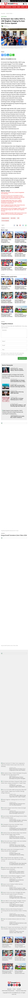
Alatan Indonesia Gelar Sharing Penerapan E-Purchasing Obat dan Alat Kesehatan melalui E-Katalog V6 (18, 915)
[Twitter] (11, 985)
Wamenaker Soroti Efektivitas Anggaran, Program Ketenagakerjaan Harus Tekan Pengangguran (16, 880)
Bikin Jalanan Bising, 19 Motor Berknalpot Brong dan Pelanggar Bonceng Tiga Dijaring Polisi (17, 778)
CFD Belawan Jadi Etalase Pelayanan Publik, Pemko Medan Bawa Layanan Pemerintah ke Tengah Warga (17, 786)
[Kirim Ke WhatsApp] (26, 225)
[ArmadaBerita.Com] (10, 4)
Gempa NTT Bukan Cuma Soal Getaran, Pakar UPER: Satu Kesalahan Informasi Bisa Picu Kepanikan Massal (16, 932)
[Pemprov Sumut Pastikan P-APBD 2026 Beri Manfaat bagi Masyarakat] (14, 885)
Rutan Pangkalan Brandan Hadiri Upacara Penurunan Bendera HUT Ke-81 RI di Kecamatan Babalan (14, 213)
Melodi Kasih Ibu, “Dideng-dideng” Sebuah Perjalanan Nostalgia (16, 369)
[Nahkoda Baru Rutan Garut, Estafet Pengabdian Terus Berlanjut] (7, 234)
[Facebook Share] (14, 225)
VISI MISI (19, 989)
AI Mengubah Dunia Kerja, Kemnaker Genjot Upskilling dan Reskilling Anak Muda (18, 829)
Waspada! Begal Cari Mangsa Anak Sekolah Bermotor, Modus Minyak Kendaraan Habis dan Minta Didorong (18, 381)
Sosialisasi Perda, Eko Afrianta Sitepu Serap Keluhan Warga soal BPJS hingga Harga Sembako (17, 837)
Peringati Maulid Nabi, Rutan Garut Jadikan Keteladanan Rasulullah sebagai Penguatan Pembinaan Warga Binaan (11, 202)
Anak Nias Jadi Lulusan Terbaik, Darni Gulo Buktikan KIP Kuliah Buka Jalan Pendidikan (17, 846)
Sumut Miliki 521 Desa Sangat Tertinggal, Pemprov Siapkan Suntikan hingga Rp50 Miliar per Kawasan (17, 905)
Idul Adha (13, 218)
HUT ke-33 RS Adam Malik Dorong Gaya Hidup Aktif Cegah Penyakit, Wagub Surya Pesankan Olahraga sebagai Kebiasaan (17, 796)
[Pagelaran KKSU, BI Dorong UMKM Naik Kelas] (5, 393)
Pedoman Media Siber (21, 990)
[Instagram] (14, 985)
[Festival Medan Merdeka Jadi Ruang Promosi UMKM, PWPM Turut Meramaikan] (14, 817)
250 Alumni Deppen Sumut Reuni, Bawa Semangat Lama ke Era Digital (17, 812)
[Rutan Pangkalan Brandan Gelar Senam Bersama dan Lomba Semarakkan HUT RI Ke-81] (21, 248)
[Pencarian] (26, 4)
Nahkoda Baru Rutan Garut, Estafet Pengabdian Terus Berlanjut (12, 193)
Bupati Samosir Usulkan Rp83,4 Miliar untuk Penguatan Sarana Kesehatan (16, 872)
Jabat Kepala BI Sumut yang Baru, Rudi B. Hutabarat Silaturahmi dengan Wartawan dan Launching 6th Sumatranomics (17, 417)
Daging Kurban (5, 218)
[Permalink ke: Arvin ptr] (2, 26)
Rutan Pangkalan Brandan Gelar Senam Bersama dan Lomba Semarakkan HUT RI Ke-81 (13, 205)
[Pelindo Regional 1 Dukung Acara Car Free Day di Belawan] (14, 800)
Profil (14, 989)
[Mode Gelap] (24, 4)
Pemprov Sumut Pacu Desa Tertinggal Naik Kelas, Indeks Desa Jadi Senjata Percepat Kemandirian (17, 897)
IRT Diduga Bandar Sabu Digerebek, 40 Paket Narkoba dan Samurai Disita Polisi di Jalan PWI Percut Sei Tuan (18, 864)
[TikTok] (19, 985)
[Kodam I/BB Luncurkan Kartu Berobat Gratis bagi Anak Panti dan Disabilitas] (5, 386)
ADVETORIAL (4, 16)
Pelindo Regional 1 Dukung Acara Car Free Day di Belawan (17, 804)
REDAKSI (9, 989)
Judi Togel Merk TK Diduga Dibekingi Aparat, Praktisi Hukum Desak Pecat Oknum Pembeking (17, 399)
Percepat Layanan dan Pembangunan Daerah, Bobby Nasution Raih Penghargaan (16, 854)
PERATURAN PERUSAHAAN (8, 990)
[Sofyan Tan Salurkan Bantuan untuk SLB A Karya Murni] (14, 919)
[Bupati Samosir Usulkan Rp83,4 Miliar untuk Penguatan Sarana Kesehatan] (14, 868)
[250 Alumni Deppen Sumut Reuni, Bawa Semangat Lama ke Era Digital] (14, 808)
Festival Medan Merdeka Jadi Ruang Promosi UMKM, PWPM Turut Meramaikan (18, 821)
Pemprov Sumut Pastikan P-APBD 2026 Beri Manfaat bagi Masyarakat (18, 889)
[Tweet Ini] (17, 225)
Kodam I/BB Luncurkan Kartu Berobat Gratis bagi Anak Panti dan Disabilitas (17, 386)
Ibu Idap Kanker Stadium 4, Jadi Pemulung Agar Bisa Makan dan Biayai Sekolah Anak (18, 405)
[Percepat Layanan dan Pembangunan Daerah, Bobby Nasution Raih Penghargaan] (14, 850)
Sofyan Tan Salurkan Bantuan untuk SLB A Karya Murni (18, 923)
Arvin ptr (5, 25)
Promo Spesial (5, 220)
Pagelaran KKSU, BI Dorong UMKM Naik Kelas (16, 392)
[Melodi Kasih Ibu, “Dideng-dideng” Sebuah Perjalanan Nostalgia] (5, 370)
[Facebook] (9, 985)
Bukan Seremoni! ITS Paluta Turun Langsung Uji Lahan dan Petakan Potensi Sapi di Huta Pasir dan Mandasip (17, 769)
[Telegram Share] (23, 225)
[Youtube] (17, 985)
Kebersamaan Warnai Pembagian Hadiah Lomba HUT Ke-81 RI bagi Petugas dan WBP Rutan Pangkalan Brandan (14, 210)
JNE (18, 218)
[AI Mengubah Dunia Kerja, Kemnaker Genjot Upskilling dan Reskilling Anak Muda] (14, 825)
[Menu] (2, 4)
